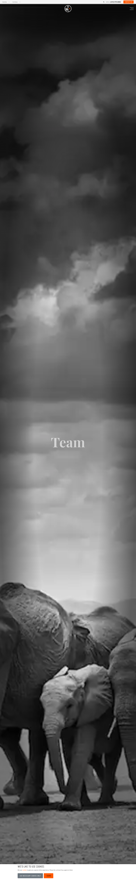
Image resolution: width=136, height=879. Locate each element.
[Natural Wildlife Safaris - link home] (68, 8)
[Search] (103, 2)
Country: (4, 2)
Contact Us (128, 2)
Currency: (15, 2)
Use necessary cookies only (30, 876)
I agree (48, 876)
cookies (24, 870)
